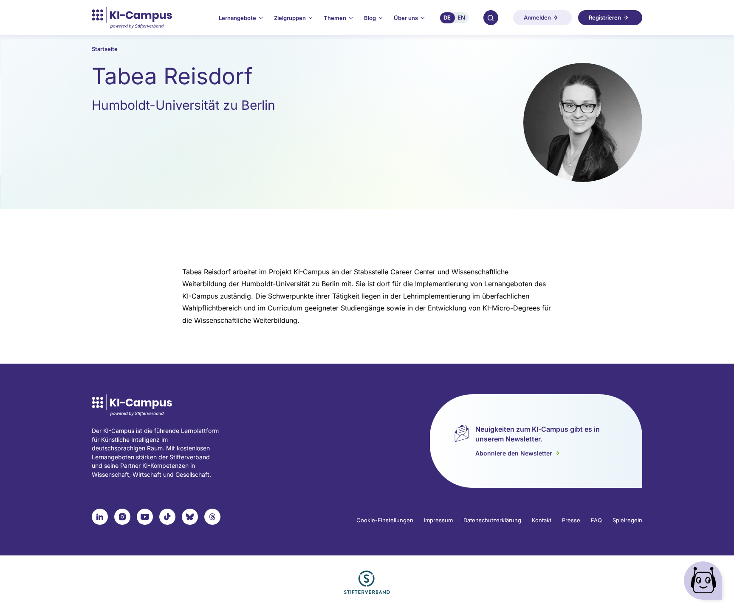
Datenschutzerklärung (492, 520)
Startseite (105, 49)
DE (447, 17)
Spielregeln (627, 520)
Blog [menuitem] (370, 17)
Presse (571, 520)
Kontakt (541, 520)
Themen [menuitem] (335, 17)
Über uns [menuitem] (406, 17)
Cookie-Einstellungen (384, 520)
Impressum (438, 520)
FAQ (596, 520)
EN (461, 17)
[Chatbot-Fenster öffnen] (705, 582)
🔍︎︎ (491, 17)
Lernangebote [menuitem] (237, 17)
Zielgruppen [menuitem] (290, 17)
